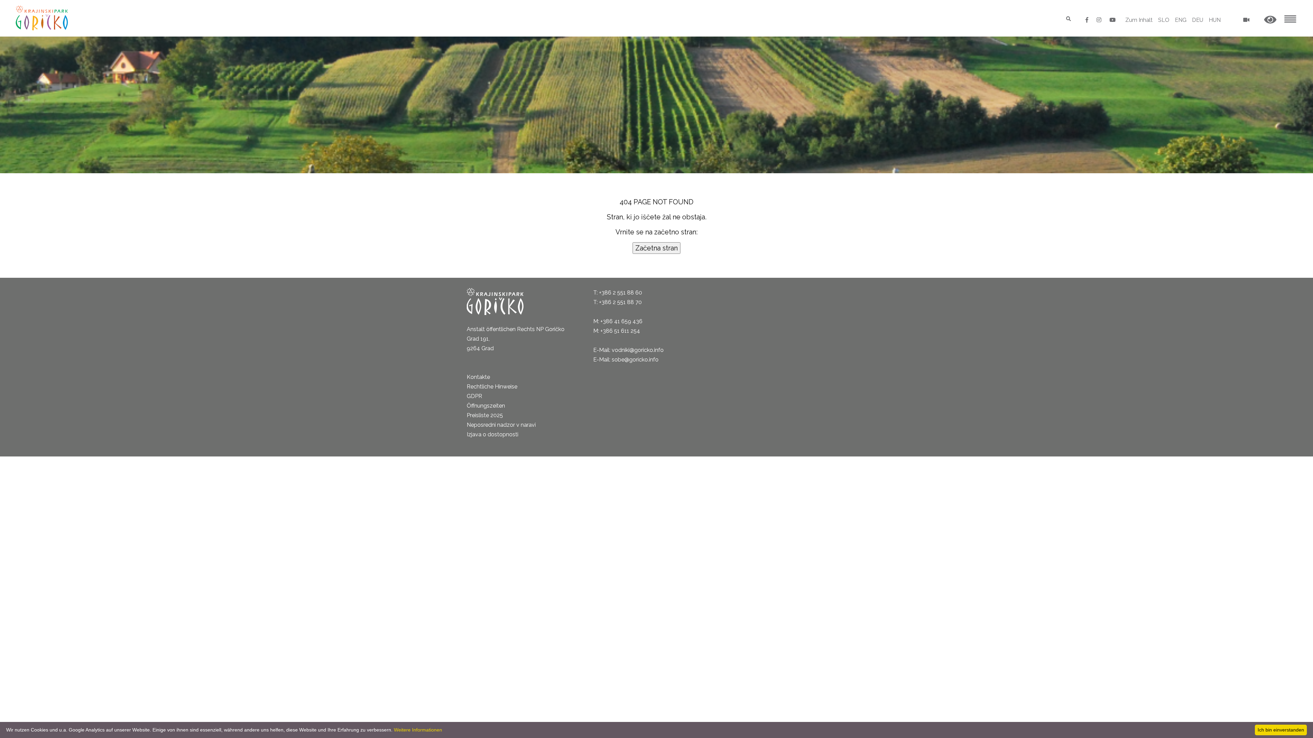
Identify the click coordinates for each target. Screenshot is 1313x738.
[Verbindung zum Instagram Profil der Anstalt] (1099, 20)
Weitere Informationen (418, 730)
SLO (1163, 20)
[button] (1270, 20)
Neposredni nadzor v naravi (501, 425)
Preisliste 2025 (485, 415)
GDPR (474, 396)
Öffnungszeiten (486, 405)
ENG (1180, 20)
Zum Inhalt (1139, 20)
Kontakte (478, 377)
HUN (1215, 20)
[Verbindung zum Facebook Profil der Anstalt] (1087, 20)
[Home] (42, 18)
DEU (1197, 20)
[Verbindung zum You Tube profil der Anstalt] (1112, 20)
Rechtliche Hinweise (492, 386)
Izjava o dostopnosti (492, 434)
